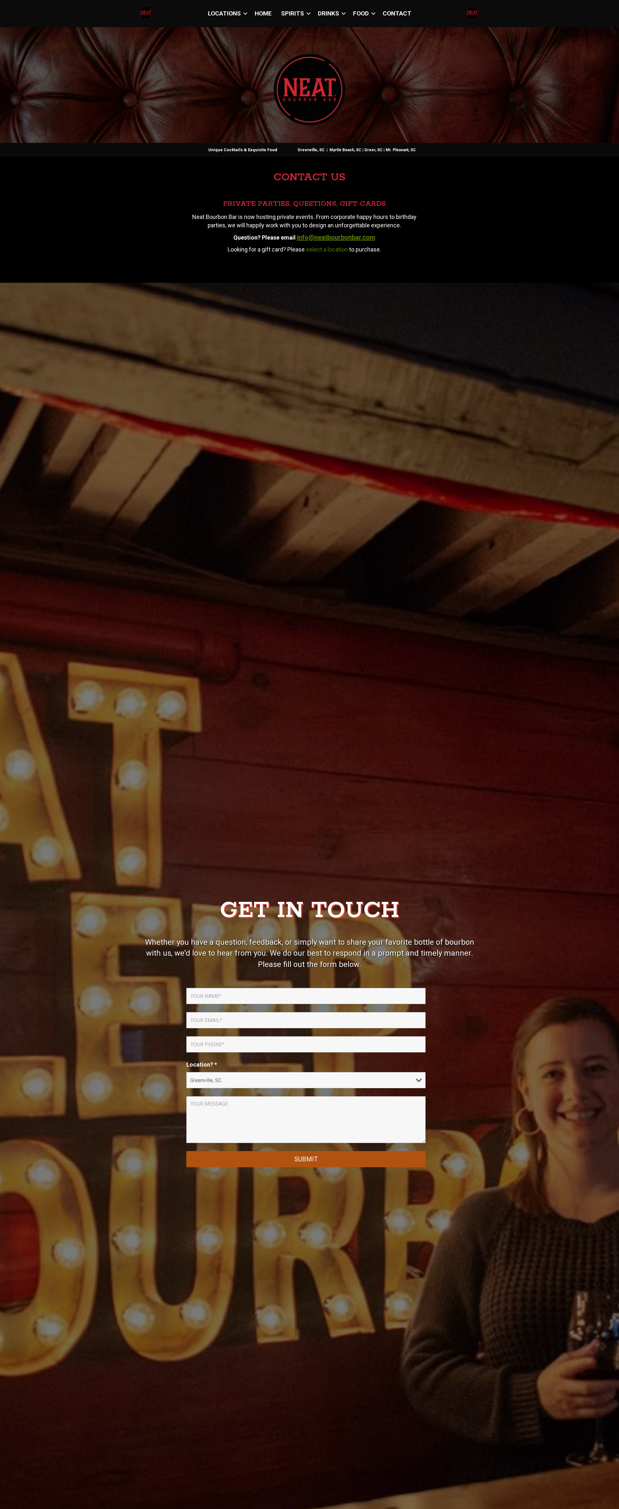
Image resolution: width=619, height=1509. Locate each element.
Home (263, 13)
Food (361, 13)
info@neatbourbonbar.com (336, 237)
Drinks (328, 13)
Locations (224, 13)
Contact (397, 13)
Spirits (292, 13)
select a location (327, 249)
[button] (245, 14)
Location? (201, 1064)
